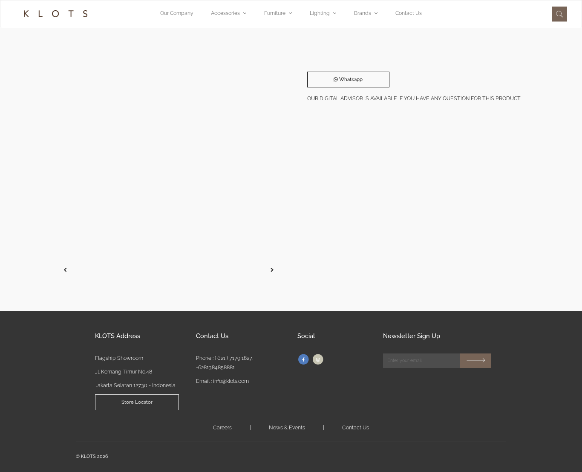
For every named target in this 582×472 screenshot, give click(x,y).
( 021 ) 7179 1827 (233, 358)
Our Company (176, 13)
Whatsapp (350, 79)
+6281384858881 (215, 367)
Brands (362, 13)
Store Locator (137, 402)
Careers (222, 427)
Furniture (274, 13)
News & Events (287, 427)
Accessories (225, 13)
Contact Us (408, 13)
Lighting (320, 13)
